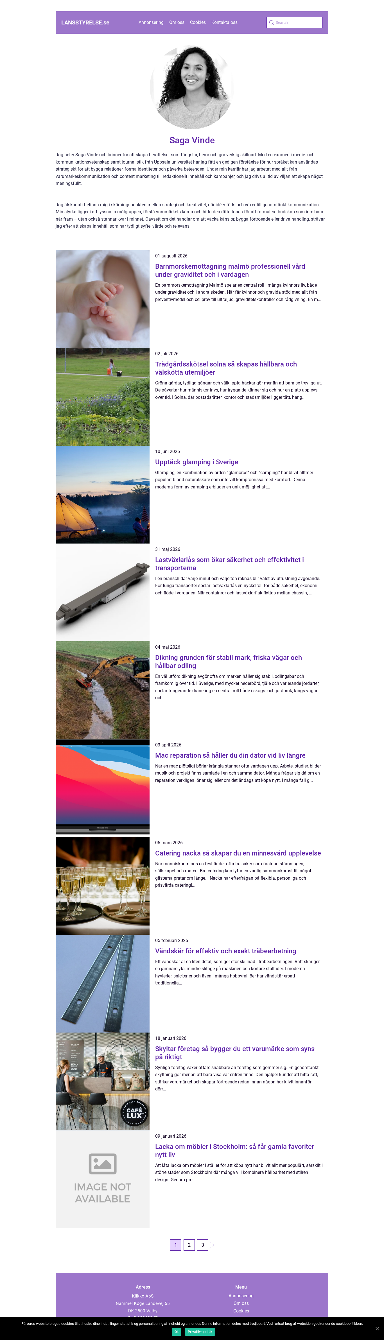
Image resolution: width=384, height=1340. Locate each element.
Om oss (176, 22)
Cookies (198, 22)
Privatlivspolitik (200, 1332)
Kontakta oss (224, 22)
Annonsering (151, 22)
